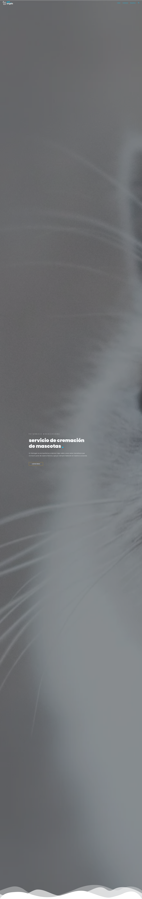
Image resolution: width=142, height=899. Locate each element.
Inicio (118, 3)
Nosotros (132, 3)
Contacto (125, 3)
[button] (138, 3)
